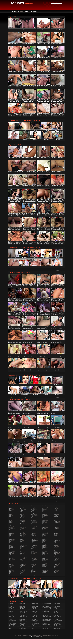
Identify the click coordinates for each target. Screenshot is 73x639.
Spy (54, 519)
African (10, 509)
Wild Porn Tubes (12, 623)
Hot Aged (44, 621)
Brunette (14, 101)
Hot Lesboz (45, 623)
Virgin (55, 559)
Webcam (55, 563)
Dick (18, 356)
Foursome (33, 509)
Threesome (48, 229)
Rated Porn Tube (23, 611)
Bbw (10, 529)
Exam (21, 553)
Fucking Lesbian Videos (48, 606)
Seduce (44, 571)
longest (25, 14)
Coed (21, 514)
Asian (10, 519)
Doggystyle (33, 229)
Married (32, 573)
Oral (43, 528)
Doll (21, 544)
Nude (43, 521)
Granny (32, 526)
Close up (22, 509)
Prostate (44, 553)
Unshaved (56, 554)
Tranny (55, 546)
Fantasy (21, 560)
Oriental (44, 532)
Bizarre (10, 544)
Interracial (33, 546)
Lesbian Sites (45, 628)
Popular (21, 11)
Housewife (33, 538)
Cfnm (10, 572)
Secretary (44, 570)
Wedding (55, 564)
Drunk (21, 547)
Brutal (10, 560)
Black (10, 545)
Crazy (19, 243)
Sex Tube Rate (23, 612)
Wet (54, 565)
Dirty (31, 243)
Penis (29, 342)
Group (53, 314)
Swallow (55, 529)
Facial (39, 215)
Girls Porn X (56, 625)
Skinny (55, 508)
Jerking (32, 552)
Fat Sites (33, 625)
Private (43, 552)
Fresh (26, 11)
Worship (55, 570)
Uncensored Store (12, 620)
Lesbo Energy (57, 603)
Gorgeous (33, 525)
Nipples (44, 520)
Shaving (44, 573)
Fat (20, 561)
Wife (55, 567)
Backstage (11, 526)
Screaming (44, 569)
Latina (16, 101)
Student (55, 527)
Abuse (41, 636)
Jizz (32, 553)
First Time (22, 569)
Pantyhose (44, 536)
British (47, 286)
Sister (55, 507)
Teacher (55, 535)
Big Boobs (47, 243)
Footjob (32, 507)
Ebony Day (22, 625)
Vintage (44, 328)
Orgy (46, 215)
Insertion (33, 545)
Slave (55, 509)
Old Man (44, 527)
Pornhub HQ (11, 614)
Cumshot (17, 115)
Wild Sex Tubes (12, 624)
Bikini (59, 286)
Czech (21, 530)
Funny (32, 513)
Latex (32, 561)
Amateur (25, 215)
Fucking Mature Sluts (47, 607)
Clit (20, 508)
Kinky (32, 554)
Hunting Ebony (34, 611)
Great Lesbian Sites (47, 616)
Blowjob (11, 101)
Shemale (44, 575)
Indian (32, 542)
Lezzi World (56, 611)
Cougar (21, 520)
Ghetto (32, 519)
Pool (43, 546)
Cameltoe (11, 565)
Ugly (55, 550)
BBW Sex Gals (34, 616)
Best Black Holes (23, 619)
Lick (32, 567)
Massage (33, 575)
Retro (43, 561)
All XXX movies (12, 604)
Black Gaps (22, 620)
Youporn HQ (11, 625)
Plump (43, 545)
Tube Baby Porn (23, 616)
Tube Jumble (11, 619)
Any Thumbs (22, 603)
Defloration (22, 536)
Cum (21, 526)
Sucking (55, 528)
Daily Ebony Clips (24, 621)
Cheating (10, 573)
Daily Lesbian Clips (35, 623)
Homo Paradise (46, 617)
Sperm (55, 517)
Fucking (33, 511)
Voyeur (55, 560)
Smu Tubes (22, 615)
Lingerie (33, 569)
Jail (32, 548)
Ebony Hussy (34, 604)
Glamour (33, 521)
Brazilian (10, 555)
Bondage (10, 552)
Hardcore (48, 101)
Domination (22, 545)
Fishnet (21, 570)
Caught (10, 570)
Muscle (44, 517)
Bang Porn (11, 608)
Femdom (22, 564)
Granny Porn (45, 615)
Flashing (22, 573)
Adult (10, 628)
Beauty (10, 533)
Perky (43, 540)
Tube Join (11, 606)
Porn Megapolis (57, 617)
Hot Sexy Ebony (34, 608)
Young (55, 573)
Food (32, 505)
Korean (32, 558)
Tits (32, 215)
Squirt (55, 520)
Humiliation (33, 540)
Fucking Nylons (46, 611)
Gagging (33, 514)
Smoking (46, 342)
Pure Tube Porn (23, 610)
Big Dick (10, 539)
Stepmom (56, 521)
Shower (55, 505)
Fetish (21, 565)
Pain (43, 534)
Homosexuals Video (47, 619)
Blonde (41, 115)
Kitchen (32, 557)
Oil (43, 526)
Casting (10, 569)
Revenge (44, 563)
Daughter (22, 534)
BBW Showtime (34, 617)
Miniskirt (44, 511)
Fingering (62, 243)
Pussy (45, 229)
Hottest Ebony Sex (35, 610)
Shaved (30, 455)
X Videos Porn (57, 628)
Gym (32, 528)
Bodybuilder (11, 551)
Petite (43, 541)
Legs (32, 565)
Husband (33, 541)
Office (43, 525)
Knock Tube (22, 607)
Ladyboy (33, 560)
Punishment (44, 557)
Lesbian (42, 215)
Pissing (44, 544)
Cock (31, 342)
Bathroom (11, 528)
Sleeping (55, 510)
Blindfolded (11, 547)
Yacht (55, 571)
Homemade (33, 535)
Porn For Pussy (57, 627)
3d (9, 505)
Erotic (56, 427)
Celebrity (11, 571)
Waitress (55, 561)
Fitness (21, 572)
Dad (21, 532)
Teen (41, 286)
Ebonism (22, 624)
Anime (10, 515)
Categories (14, 11)
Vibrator (55, 557)
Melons (44, 508)
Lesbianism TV (46, 625)
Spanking (56, 516)
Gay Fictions (45, 614)
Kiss (32, 555)
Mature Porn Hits (57, 612)
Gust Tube (22, 604)
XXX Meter (17, 2)
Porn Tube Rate (23, 608)
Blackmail (11, 546)
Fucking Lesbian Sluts (47, 604)
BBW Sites (33, 619)
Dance (21, 533)
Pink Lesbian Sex (57, 616)
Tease (55, 536)
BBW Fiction (34, 615)
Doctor (21, 541)
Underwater (56, 552)
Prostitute (44, 554)
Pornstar (19, 201)
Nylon (43, 523)
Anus (10, 516)
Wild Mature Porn (57, 624)
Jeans (32, 551)
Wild (55, 569)
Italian (32, 547)
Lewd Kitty (56, 608)
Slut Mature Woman (58, 620)
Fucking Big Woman (47, 603)
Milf (32, 441)
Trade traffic (46, 634)
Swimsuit (56, 530)
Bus (9, 563)
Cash (10, 567)
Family (21, 559)
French (32, 510)
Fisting (21, 571)
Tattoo (55, 534)
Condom (21, 519)
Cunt (21, 528)
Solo (55, 513)
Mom (43, 513)
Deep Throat (61, 115)
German (33, 517)
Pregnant (44, 550)
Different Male (34, 627)
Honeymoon (33, 536)
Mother (43, 516)
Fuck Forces (11, 615)
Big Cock (44, 286)
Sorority (55, 514)
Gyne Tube (22, 606)
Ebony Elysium (23, 627)
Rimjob (43, 565)
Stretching (56, 525)
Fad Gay (33, 628)
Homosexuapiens (46, 620)
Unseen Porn (11, 621)
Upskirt (55, 555)
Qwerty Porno (12, 617)
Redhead (44, 560)
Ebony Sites (33, 607)
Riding (43, 564)
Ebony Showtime (34, 606)
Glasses (33, 522)
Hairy (32, 529)
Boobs (44, 243)
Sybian (55, 533)
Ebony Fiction (23, 628)
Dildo (21, 539)
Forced (32, 508)
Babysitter (11, 525)
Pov (43, 548)
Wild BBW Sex (57, 623)
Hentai (32, 533)
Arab (10, 517)
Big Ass (10, 534)
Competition (22, 516)
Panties (44, 535)
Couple (30, 243)
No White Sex (34, 614)
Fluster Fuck (11, 611)
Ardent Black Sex (23, 617)
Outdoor (19, 427)
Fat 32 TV (33, 624)
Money (43, 514)
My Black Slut (34, 612)
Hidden (32, 534)
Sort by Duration (34, 11)
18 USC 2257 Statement (35, 636)
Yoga (55, 572)
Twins (55, 548)
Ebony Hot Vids (34, 603)
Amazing (31, 356)
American (11, 513)
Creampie (22, 523)
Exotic (21, 554)
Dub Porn (11, 610)
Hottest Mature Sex (46, 624)
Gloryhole (33, 523)
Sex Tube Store (23, 614)
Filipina (21, 566)
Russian (44, 566)
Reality (61, 286)
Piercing (44, 542)
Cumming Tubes (34, 620)
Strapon (55, 523)
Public (43, 555)
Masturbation (29, 201)
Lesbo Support (57, 606)
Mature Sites (56, 615)
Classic (47, 328)
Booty (10, 554)
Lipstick (33, 570)
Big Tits (18, 215)
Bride (10, 557)
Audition (10, 521)
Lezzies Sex (56, 610)
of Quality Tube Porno (29, 3)
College (21, 515)
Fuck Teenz (45, 612)
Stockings (32, 201)
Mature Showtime (57, 614)
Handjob (45, 101)
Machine (33, 571)
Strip (55, 526)
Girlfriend (33, 520)
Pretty (43, 551)
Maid (32, 572)
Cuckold (21, 525)
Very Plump (56, 621)
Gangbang (56, 314)
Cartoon (10, 566)
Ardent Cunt (11, 607)
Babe (25, 101)
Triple (55, 547)
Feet (21, 563)
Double (21, 546)
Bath (10, 527)
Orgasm (44, 529)
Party (43, 538)
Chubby (21, 505)
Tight (55, 541)
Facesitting (22, 557)
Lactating (33, 559)
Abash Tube (11, 627)
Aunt (10, 522)
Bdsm (10, 530)
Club (21, 511)
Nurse (43, 522)
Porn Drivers (11, 616)
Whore (55, 566)
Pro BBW (56, 619)
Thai (54, 539)
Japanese (33, 550)
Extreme (22, 555)
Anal (53, 101)
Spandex (55, 515)
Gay (32, 516)
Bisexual (10, 542)
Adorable (10, 508)
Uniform (55, 553)
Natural (44, 519)
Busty (32, 101)
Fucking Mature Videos (47, 608)
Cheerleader (11, 575)
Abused (10, 507)
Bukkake (10, 561)
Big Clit (10, 536)
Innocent (33, 544)
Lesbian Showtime (46, 627)
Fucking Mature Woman (47, 610)
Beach (10, 532)
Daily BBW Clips (34, 621)
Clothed (21, 510)
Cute (15, 215)
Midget (43, 509)
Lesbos (55, 607)
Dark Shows (22, 623)
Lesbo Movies (57, 604)
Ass (18, 101)
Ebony (21, 548)
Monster (27, 342)
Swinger (55, 532)
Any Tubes (11, 603)
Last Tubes (11, 612)
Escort (21, 552)
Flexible (21, 575)
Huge (55, 328)
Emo (21, 550)
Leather (32, 564)
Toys (55, 545)
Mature (43, 507)
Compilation (22, 517)
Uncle (55, 551)
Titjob (55, 542)
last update (18, 14)
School (43, 567)
